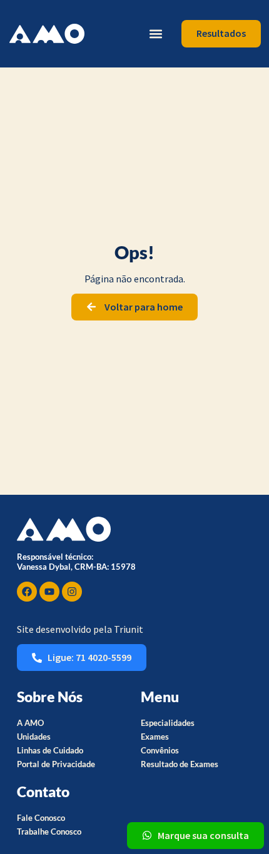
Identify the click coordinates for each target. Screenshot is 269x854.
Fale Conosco (41, 818)
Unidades (34, 737)
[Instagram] (72, 592)
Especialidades (168, 723)
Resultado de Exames (179, 764)
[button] (156, 34)
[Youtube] (49, 592)
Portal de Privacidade (56, 764)
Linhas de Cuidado (50, 750)
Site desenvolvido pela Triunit (80, 629)
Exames (155, 737)
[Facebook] (27, 592)
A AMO (30, 723)
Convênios (160, 750)
